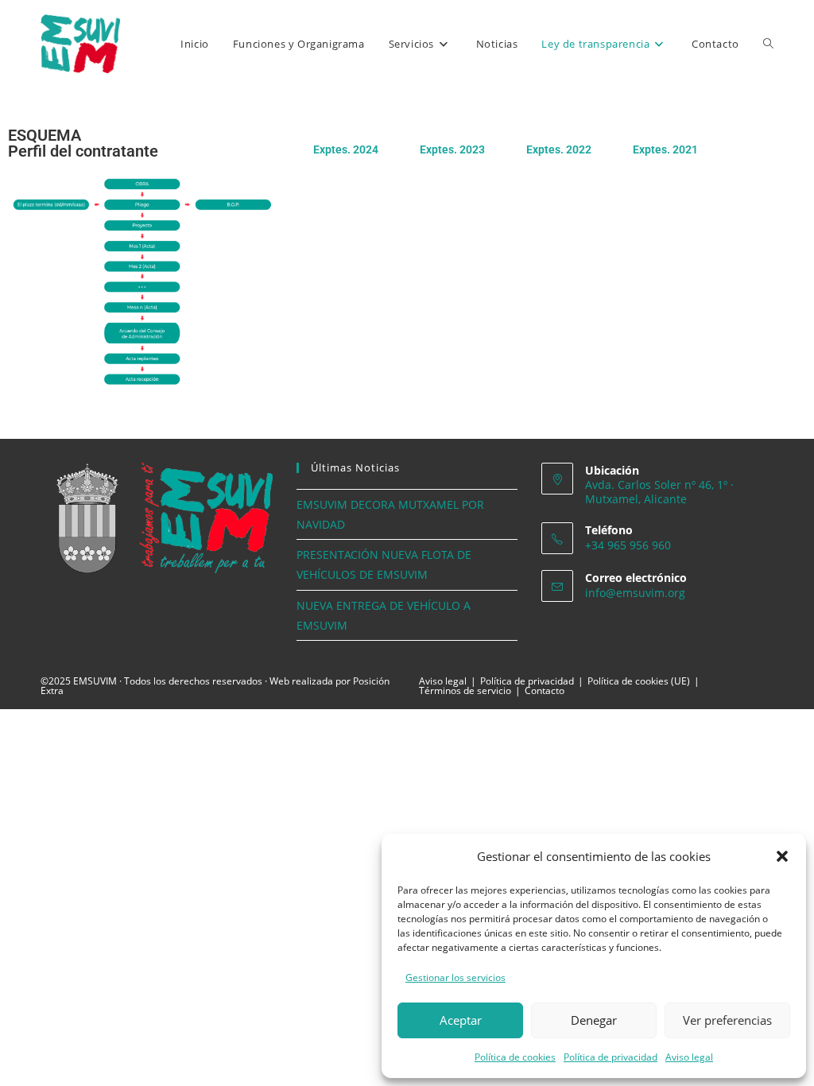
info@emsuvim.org (635, 592)
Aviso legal (689, 1057)
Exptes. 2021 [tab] (665, 149)
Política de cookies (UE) (638, 681)
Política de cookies (515, 1057)
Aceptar (461, 1020)
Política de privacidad (610, 1057)
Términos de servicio (465, 690)
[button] (782, 856)
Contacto (544, 690)
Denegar (594, 1020)
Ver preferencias (727, 1020)
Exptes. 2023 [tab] (452, 149)
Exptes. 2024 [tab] (345, 149)
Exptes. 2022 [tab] (558, 149)
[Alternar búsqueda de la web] (768, 44)
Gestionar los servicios (455, 977)
